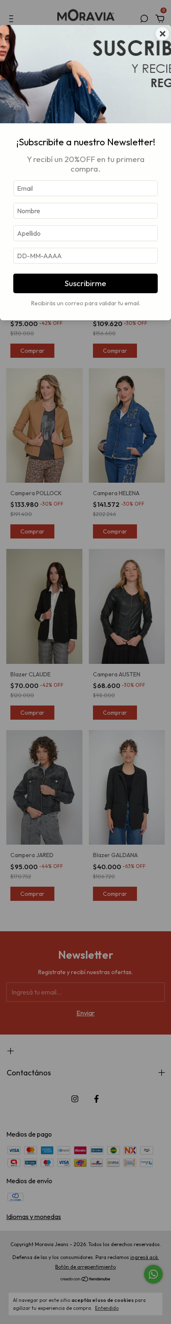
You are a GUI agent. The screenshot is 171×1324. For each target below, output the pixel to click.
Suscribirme (85, 283)
